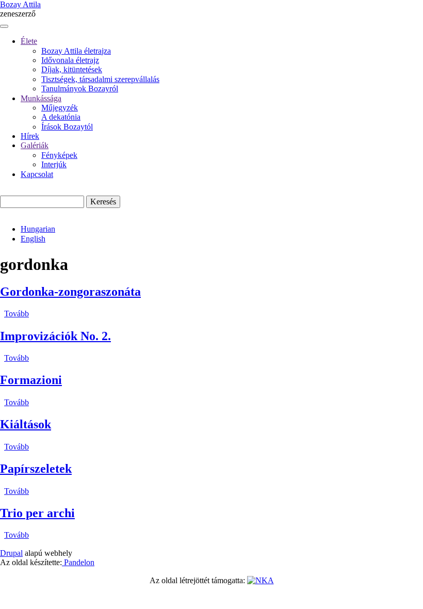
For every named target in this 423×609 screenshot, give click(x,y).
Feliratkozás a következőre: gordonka (4, 544)
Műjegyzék (59, 107)
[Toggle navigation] (4, 26)
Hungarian (38, 229)
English (33, 238)
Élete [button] (29, 41)
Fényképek (59, 155)
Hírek (30, 136)
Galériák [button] (34, 145)
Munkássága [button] (41, 98)
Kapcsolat (37, 174)
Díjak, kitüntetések (71, 69)
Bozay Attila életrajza (76, 50)
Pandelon (78, 562)
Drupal (11, 553)
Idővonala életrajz (70, 60)
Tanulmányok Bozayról (79, 88)
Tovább (16, 313)
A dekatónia (60, 117)
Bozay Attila (20, 4)
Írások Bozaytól (67, 126)
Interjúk (54, 164)
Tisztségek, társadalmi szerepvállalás (100, 79)
